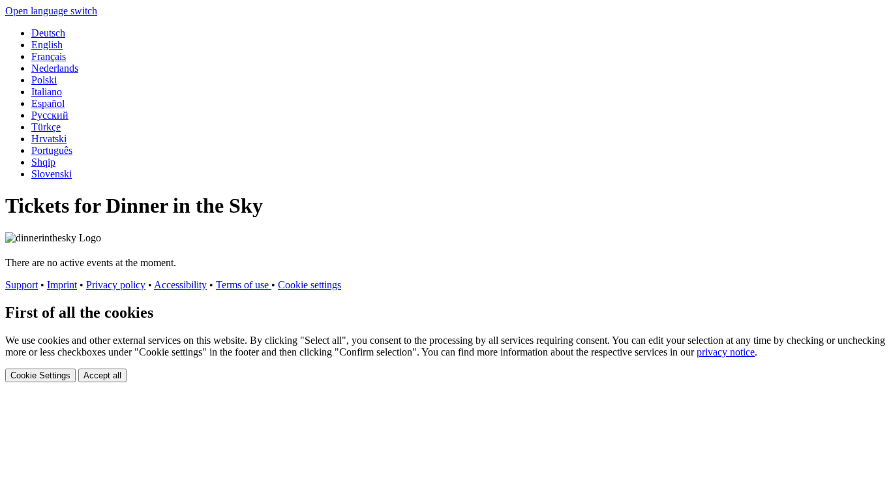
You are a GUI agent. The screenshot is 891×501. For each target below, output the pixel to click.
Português (51, 150)
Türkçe (46, 126)
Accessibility (180, 284)
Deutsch (48, 32)
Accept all (102, 375)
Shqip (43, 162)
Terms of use (243, 284)
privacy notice (726, 351)
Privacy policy (115, 284)
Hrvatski (49, 138)
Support (21, 284)
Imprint (62, 284)
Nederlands (54, 68)
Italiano (46, 91)
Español (48, 103)
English (47, 44)
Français (48, 56)
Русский (49, 115)
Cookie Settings (40, 375)
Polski (44, 79)
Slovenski (51, 173)
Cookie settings (309, 284)
